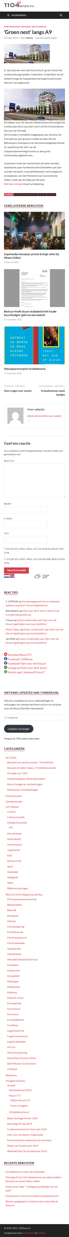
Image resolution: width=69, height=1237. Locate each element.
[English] (12, 575)
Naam (8, 504)
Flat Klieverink (15, 932)
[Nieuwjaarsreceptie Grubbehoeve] (34, 346)
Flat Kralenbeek (16, 943)
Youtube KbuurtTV (19, 655)
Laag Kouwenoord (17, 1036)
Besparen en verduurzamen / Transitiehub (30, 762)
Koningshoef (14, 1003)
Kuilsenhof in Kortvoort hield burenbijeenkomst (32, 1195)
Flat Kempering (15, 926)
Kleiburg (12, 992)
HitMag (41, 1233)
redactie (29, 38)
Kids (9, 855)
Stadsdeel (12, 871)
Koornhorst (13, 1008)
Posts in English (19, 1105)
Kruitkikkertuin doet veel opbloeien (25, 1171)
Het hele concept (13, 183)
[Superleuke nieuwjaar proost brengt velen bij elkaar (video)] (34, 231)
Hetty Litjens (13, 629)
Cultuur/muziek (16, 817)
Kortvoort (12, 1014)
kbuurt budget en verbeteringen (24, 784)
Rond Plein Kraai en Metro (21, 1058)
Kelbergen (13, 981)
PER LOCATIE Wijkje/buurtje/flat (24, 894)
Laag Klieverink (15, 1030)
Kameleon (12, 964)
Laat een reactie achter (46, 38)
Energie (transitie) (17, 822)
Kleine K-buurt (15, 997)
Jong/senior (13, 849)
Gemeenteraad (14, 801)
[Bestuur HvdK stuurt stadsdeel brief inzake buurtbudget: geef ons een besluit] (34, 289)
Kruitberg (12, 1025)
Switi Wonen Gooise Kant (21, 1063)
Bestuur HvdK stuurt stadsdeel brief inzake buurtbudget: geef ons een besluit (30, 313)
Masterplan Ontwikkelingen (22, 789)
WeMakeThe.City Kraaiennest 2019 (27, 1151)
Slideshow (11, 1075)
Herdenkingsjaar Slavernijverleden (26, 778)
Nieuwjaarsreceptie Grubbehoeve (25, 368)
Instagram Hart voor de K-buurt (27, 668)
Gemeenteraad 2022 (20, 1090)
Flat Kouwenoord (17, 937)
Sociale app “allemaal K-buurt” (26, 672)
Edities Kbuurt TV (20, 1100)
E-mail (9, 518)
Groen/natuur (15, 844)
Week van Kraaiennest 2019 (22, 1145)
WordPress (28, 1233)
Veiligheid (12, 877)
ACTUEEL (11, 757)
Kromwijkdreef (15, 1019)
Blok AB (11, 910)
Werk (10, 882)
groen (42, 194)
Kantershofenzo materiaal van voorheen (25, 27)
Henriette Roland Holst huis (22, 959)
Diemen (11, 921)
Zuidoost (12, 1068)
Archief (11, 1085)
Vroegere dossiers (15, 1080)
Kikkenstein (13, 986)
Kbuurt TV (15, 1095)
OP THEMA (12, 806)
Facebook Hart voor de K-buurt (26, 663)
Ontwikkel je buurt (19, 1111)
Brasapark (12, 915)
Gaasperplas (14, 948)
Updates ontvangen (19, 728)
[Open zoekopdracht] (61, 15)
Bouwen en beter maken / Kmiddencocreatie (31, 767)
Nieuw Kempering (17, 1052)
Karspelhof (13, 975)
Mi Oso (11, 1047)
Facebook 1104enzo (20, 659)
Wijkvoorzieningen (17, 888)
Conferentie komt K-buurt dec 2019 (27, 1129)
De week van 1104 (17, 773)
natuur (51, 194)
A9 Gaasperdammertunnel (22, 899)
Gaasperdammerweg (25, 194)
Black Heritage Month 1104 (22, 1118)
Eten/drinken (14, 833)
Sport (10, 866)
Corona (11, 811)
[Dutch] (6, 575)
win (11, 827)
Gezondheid (14, 838)
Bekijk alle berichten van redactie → (44, 417)
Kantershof (13, 970)
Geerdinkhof (14, 953)
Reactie (9, 461)
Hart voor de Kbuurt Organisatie (25, 1134)
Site (6, 533)
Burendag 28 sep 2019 (19, 1123)
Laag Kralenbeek (16, 1041)
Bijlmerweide (14, 904)
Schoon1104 (14, 860)
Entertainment (14, 795)
